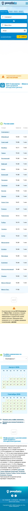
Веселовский (5, 158)
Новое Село (5, 202)
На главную (6, 500)
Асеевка (23, 473)
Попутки (15, 11)
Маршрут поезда (3, 11)
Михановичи (5, 242)
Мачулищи (4, 256)
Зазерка (4, 229)
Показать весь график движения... (14, 419)
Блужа (3, 169)
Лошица (9, 475)
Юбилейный (5, 137)
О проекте (14, 500)
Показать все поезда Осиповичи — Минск (14, 422)
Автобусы (21, 11)
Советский (20, 469)
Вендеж (3, 191)
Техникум (21, 471)
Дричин (2, 473)
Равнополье (5, 216)
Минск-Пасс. (5, 289)
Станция (10, 11)
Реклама (22, 500)
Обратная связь (14, 501)
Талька (2, 471)
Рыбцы (13, 473)
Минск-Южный (6, 283)
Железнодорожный (7, 269)
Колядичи (3, 475)
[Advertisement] (14, 56)
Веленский (14, 471)
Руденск (8, 473)
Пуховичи (4, 180)
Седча (18, 473)
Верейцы (4, 148)
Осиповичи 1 (5, 132)
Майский (8, 471)
